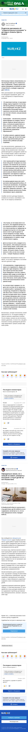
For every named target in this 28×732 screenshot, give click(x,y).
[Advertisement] (14, 69)
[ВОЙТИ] (25, 9)
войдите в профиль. (9, 398)
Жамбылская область (7, 645)
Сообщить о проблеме (14, 717)
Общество (4, 20)
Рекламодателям (14, 721)
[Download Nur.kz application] (14, 3)
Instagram (15, 457)
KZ (23, 9)
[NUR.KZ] (14, 9)
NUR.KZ (7, 90)
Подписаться (14, 631)
